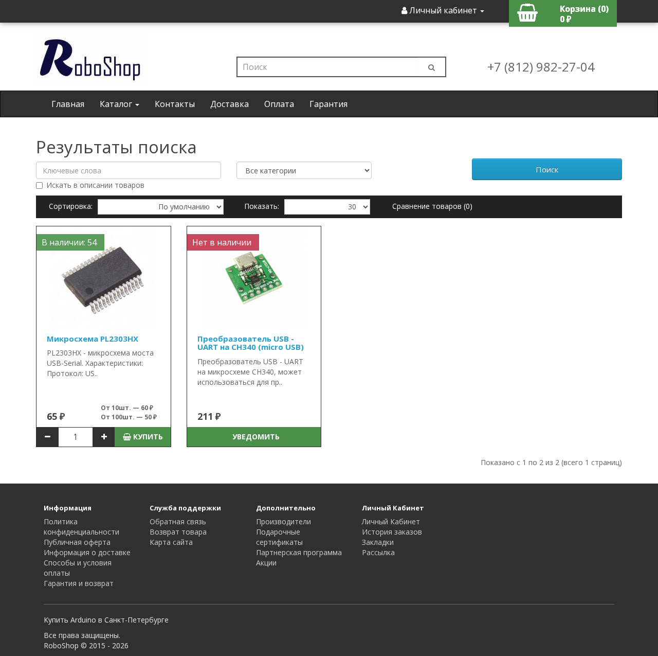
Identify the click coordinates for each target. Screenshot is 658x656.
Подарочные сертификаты (279, 537)
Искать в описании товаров (95, 185)
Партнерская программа (299, 552)
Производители (283, 521)
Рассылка (378, 552)
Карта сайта (171, 542)
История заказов (392, 532)
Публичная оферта (77, 542)
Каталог (117, 104)
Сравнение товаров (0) (432, 206)
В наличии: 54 (69, 242)
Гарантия (328, 104)
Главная (67, 104)
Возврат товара (178, 532)
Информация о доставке (87, 552)
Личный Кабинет (391, 521)
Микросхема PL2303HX (92, 338)
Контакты (175, 104)
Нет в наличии (221, 242)
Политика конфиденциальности (81, 527)
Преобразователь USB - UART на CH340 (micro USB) (250, 342)
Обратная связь (178, 521)
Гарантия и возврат (79, 583)
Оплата (279, 104)
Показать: (261, 206)
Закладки (378, 542)
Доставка (229, 104)
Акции (266, 563)
